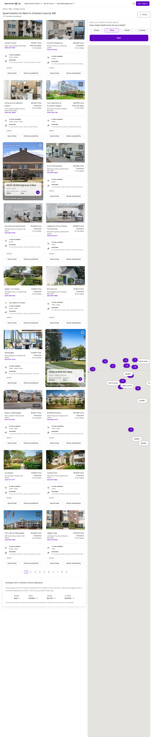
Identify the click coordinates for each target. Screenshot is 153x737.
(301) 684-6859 (52, 295)
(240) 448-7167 (52, 112)
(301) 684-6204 (52, 172)
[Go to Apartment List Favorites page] (133, 3)
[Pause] (40, 145)
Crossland (9, 473)
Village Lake (52, 533)
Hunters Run (52, 473)
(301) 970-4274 (10, 359)
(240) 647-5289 (10, 112)
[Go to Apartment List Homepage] (13, 3)
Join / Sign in (143, 3)
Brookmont (52, 289)
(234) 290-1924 (10, 295)
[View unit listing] (38, 192)
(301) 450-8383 (10, 540)
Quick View (12, 73)
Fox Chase (15, 289)
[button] (143, 361)
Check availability (31, 73)
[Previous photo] (5, 30)
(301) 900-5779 (52, 419)
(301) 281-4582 (52, 479)
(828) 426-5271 (52, 235)
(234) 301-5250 (52, 540)
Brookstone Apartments (15, 226)
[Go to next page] (66, 572)
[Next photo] (40, 30)
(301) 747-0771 (10, 479)
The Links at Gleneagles (14, 533)
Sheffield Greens (54, 413)
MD (10, 9)
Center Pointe (10, 43)
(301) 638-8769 (10, 233)
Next (119, 38)
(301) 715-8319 (52, 49)
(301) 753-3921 (10, 419)
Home (5, 9)
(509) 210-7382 (10, 48)
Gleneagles (9, 353)
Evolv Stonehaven (54, 166)
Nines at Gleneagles (13, 413)
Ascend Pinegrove (55, 43)
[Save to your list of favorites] (38, 24)
